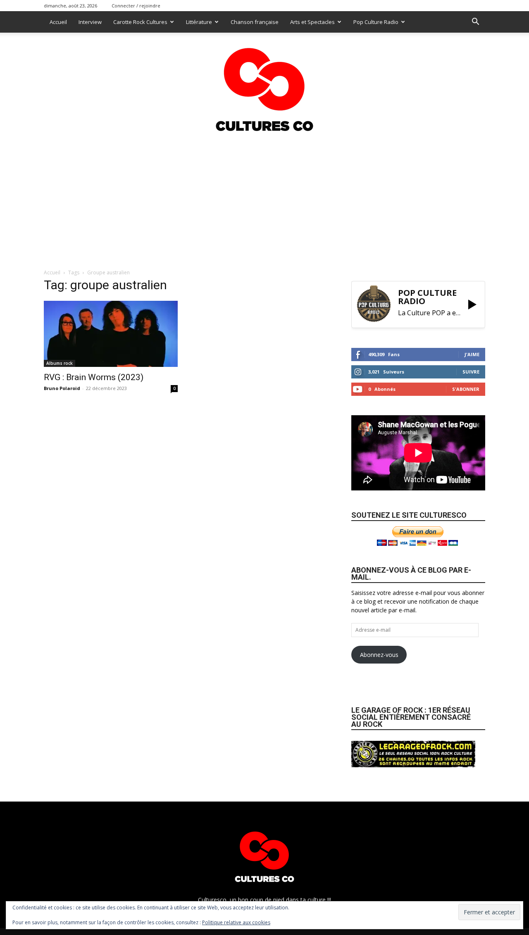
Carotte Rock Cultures (140, 22)
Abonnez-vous (379, 655)
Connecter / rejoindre (136, 5)
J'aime (472, 354)
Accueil (58, 22)
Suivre (470, 372)
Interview (90, 22)
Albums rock (59, 363)
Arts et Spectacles (312, 22)
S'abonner (465, 389)
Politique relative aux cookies (236, 922)
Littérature (199, 22)
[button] (475, 22)
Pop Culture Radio (375, 22)
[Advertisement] (264, 198)
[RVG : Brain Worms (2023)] (111, 334)
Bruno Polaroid (62, 388)
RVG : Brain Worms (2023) (93, 377)
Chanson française (255, 22)
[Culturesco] (264, 84)
